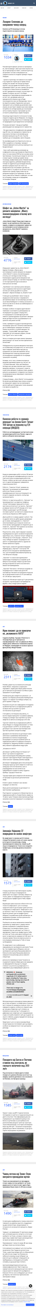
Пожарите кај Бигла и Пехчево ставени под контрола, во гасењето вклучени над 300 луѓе (17, 1064)
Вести (2, 8)
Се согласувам (30, 1305)
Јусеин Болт (19, 606)
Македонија (6, 1055)
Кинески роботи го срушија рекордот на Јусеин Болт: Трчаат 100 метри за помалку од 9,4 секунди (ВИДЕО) (18, 423)
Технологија (6, 414)
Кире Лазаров (13, 183)
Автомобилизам (7, 204)
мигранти (12, 1284)
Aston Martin (13, 394)
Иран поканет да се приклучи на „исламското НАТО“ (17, 632)
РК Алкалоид (24, 183)
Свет (4, 626)
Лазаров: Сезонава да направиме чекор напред (14, 23)
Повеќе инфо (26, 1301)
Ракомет (5, 17)
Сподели (29, 55)
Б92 (8, 390)
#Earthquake (21, 990)
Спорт (9, 8)
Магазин (16, 8)
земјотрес (12, 1035)
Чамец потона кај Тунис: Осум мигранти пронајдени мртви (17, 1175)
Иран (10, 806)
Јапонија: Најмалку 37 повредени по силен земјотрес (17, 832)
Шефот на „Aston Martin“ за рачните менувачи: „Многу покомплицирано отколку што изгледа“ (17, 212)
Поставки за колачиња (7, 1305)
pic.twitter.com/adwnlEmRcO (15, 992)
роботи (11, 606)
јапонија (19, 1035)
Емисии (24, 8)
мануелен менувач (25, 394)
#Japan (14, 990)
